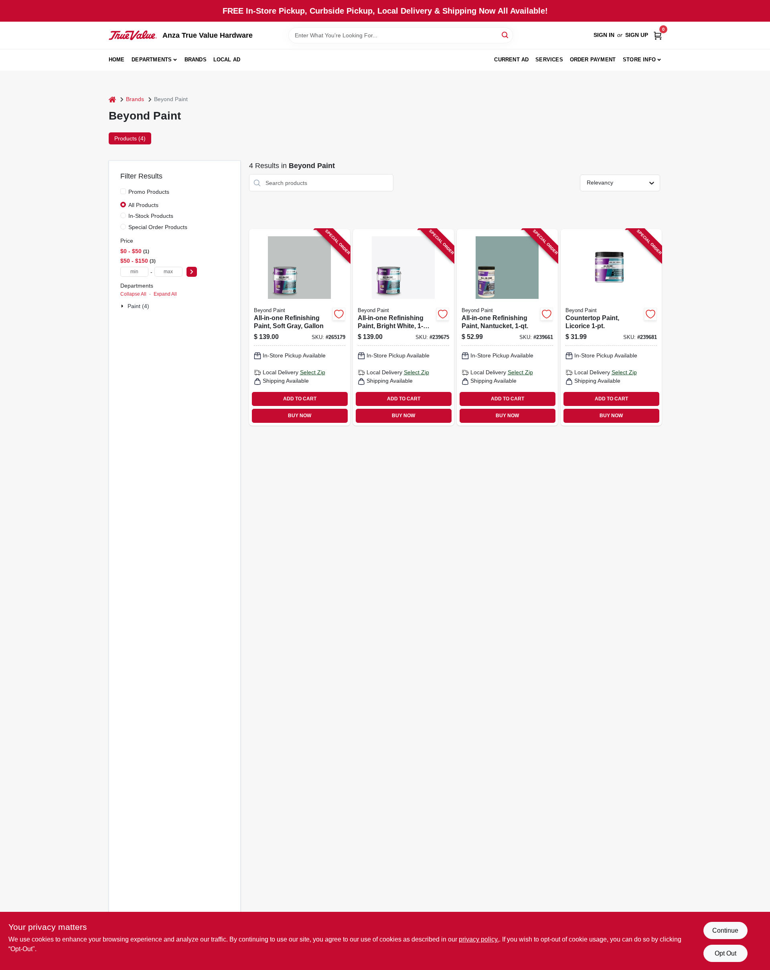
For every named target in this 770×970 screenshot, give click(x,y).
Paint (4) (138, 306)
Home (117, 60)
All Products (143, 205)
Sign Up (636, 35)
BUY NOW (299, 415)
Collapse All (133, 294)
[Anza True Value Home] (133, 35)
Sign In (604, 35)
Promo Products (148, 192)
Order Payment (593, 60)
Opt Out (725, 953)
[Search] (505, 34)
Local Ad (227, 60)
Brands (195, 60)
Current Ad (511, 60)
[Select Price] (191, 272)
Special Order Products (157, 227)
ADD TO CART (299, 399)
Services (549, 60)
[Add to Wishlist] (338, 314)
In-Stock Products (150, 216)
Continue (725, 930)
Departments (152, 60)
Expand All (165, 294)
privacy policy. (479, 939)
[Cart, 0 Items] (658, 35)
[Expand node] (123, 306)
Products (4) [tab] (130, 138)
